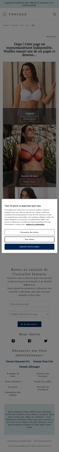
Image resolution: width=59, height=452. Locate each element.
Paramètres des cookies (30, 232)
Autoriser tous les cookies (29, 246)
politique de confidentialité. (35, 224)
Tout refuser (29, 239)
